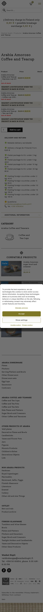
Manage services (21, 308)
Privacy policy (27, 325)
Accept (21, 314)
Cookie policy (16, 325)
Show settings (21, 320)
